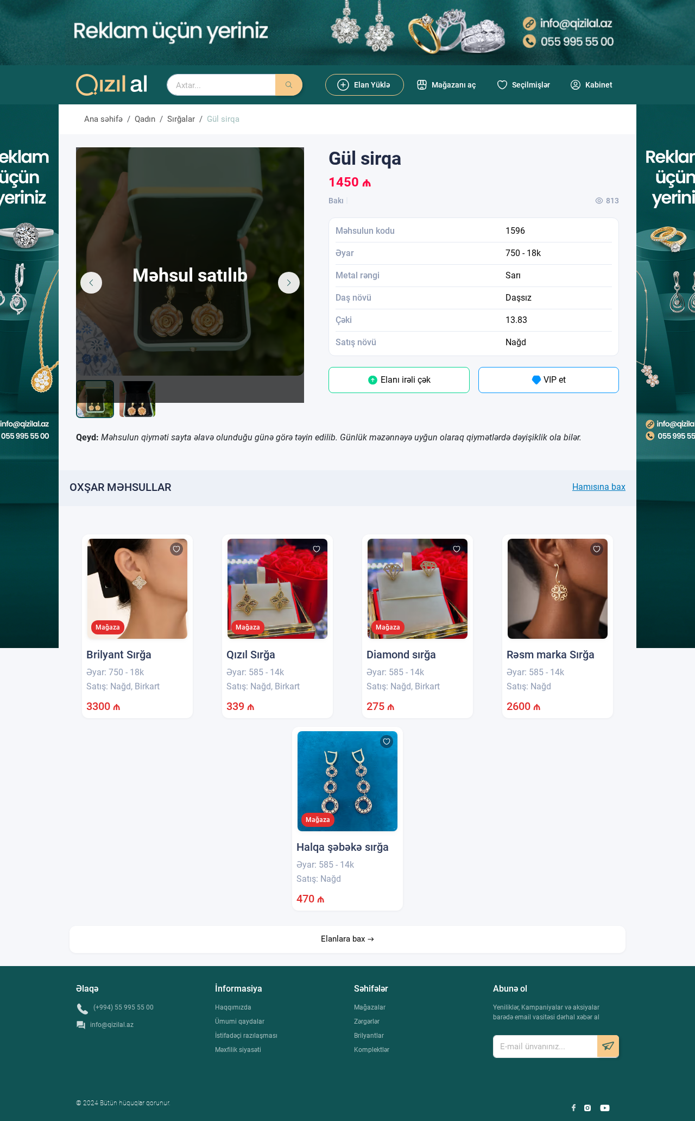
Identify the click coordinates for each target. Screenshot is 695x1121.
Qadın (145, 119)
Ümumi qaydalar (239, 1021)
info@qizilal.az (112, 1025)
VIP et (553, 380)
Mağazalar (370, 1007)
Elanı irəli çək (404, 380)
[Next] (289, 283)
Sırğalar (181, 119)
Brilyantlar (369, 1035)
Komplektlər (371, 1050)
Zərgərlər (367, 1021)
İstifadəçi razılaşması (246, 1035)
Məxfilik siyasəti (238, 1050)
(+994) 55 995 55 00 (123, 1007)
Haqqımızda (233, 1007)
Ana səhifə (103, 119)
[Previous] (91, 283)
